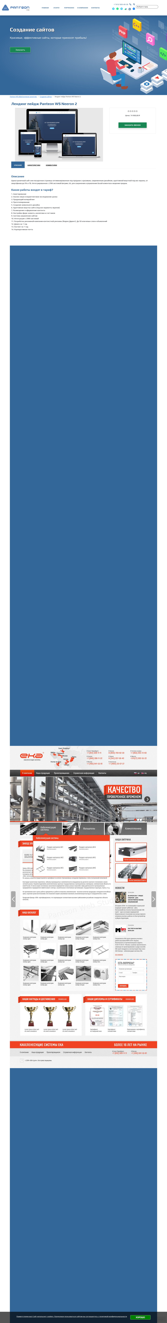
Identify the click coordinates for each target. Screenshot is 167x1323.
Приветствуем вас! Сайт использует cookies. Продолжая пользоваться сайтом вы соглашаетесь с (57, 1316)
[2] (130, 111)
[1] (128, 111)
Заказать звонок (133, 125)
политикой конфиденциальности (113, 1316)
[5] (137, 111)
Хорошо (140, 1317)
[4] (135, 111)
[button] (153, 899)
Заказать (20, 49)
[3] (132, 111)
